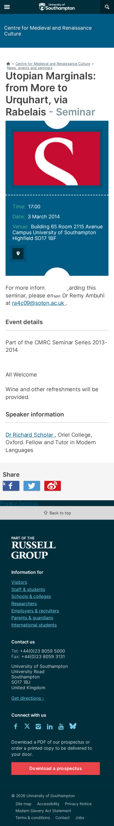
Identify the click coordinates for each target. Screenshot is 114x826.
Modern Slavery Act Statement (43, 810)
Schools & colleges (31, 596)
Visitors (19, 582)
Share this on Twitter (32, 486)
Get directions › (27, 698)
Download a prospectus (55, 768)
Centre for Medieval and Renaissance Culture (48, 31)
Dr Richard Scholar (30, 434)
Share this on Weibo (52, 486)
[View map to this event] (18, 253)
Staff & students (28, 589)
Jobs (79, 817)
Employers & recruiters (35, 610)
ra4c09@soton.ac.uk (39, 303)
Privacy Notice (78, 803)
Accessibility (48, 803)
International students (34, 625)
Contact (62, 817)
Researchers (24, 603)
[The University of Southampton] (57, 7)
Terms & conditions (32, 817)
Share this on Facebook (4, 483)
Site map (23, 803)
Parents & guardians (32, 617)
